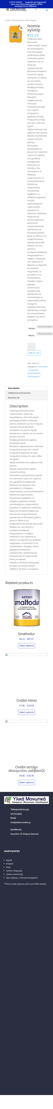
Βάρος (31, 335)
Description (13, 388)
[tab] (26, 388)
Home (7, 20)
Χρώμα (31, 328)
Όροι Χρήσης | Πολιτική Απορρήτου (22, 877)
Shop (8, 867)
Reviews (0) (13, 397)
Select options (26, 645)
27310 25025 (15, 2)
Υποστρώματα (18, 20)
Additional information (19, 393)
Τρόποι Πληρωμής (14, 870)
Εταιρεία (9, 863)
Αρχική (9, 860)
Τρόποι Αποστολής (14, 874)
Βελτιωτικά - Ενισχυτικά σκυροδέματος (37, 369)
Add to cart (34, 352)
